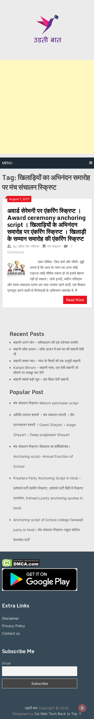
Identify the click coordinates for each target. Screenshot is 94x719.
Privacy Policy (13, 626)
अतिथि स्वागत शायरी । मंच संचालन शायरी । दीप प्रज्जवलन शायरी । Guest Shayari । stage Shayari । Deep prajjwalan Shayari (44, 425)
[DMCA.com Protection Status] (20, 565)
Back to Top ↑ (70, 714)
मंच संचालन (54, 246)
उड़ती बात (31, 708)
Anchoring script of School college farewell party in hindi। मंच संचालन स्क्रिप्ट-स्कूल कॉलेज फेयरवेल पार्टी (48, 530)
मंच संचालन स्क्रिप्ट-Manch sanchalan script (45, 403)
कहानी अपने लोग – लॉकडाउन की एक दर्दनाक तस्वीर (45, 342)
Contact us (11, 633)
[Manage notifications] (82, 708)
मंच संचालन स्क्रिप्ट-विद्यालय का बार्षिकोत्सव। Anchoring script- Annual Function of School (43, 456)
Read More (75, 300)
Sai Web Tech (45, 714)
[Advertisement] (47, 107)
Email (6, 663)
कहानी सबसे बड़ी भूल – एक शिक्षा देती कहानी (40, 379)
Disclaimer (10, 618)
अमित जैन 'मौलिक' (29, 246)
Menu (7, 163)
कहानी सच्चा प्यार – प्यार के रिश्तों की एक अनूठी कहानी (46, 361)
